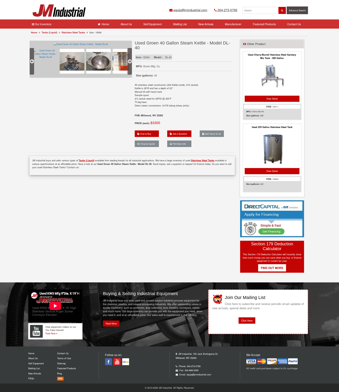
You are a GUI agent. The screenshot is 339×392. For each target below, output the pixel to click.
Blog (59, 373)
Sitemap (61, 363)
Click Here (247, 320)
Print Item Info (179, 143)
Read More (111, 323)
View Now (50, 333)
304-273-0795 (227, 10)
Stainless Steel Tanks (73, 32)
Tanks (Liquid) (49, 32)
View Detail (272, 98)
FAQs (31, 378)
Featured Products (264, 24)
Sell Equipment (152, 24)
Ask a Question (179, 133)
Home (34, 32)
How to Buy (145, 133)
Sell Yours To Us (212, 133)
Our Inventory (43, 24)
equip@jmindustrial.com (190, 10)
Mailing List (180, 24)
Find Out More (272, 268)
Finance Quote (147, 143)
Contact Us (294, 24)
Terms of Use (64, 358)
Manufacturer (233, 24)
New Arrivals (205, 24)
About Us (126, 24)
